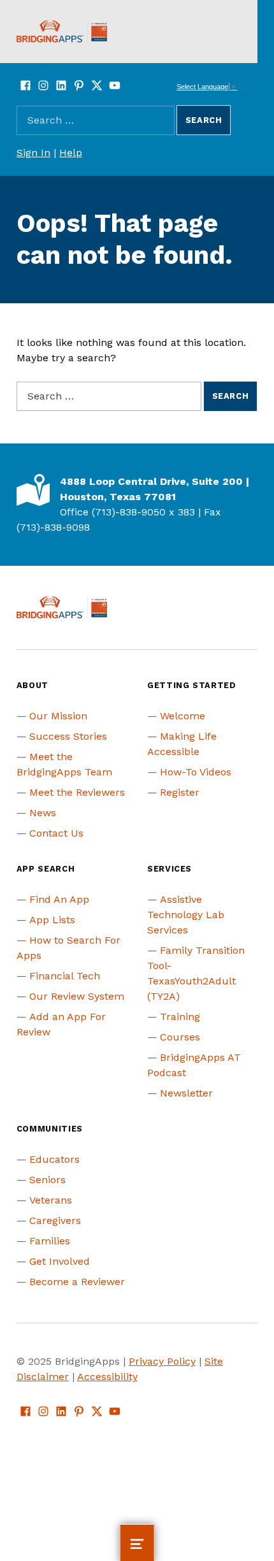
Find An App (59, 899)
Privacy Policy (162, 1361)
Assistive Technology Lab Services (185, 914)
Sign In (33, 153)
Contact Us (56, 833)
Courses (180, 1037)
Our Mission (58, 716)
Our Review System (76, 996)
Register (179, 792)
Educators (54, 1159)
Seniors (47, 1180)
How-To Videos (195, 772)
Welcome (182, 716)
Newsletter (186, 1093)
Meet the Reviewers (77, 792)
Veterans (50, 1200)
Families (49, 1241)
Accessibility (107, 1376)
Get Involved (59, 1261)
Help (70, 153)
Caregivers (55, 1220)
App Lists (52, 920)
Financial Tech (64, 976)
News (42, 813)
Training (180, 1017)
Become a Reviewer (77, 1282)
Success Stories (68, 736)
